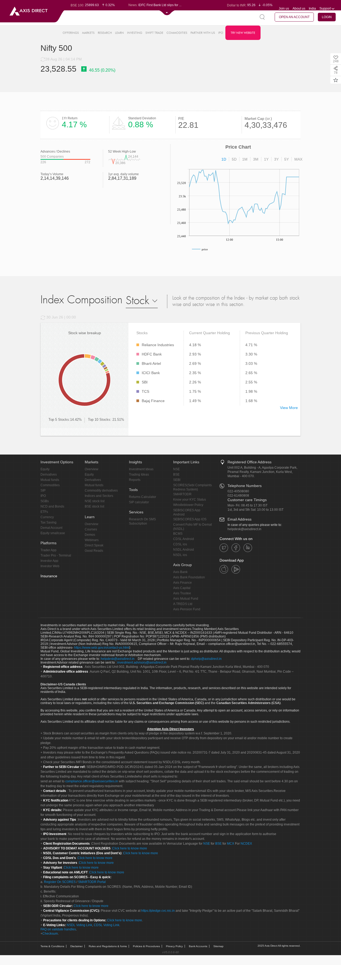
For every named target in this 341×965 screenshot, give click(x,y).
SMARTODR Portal (92, 882)
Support (325, 8)
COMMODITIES (177, 33)
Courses (91, 529)
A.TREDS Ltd (182, 604)
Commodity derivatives (101, 490)
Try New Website (243, 33)
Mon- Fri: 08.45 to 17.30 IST (247, 505)
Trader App (48, 550)
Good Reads (94, 551)
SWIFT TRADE (154, 33)
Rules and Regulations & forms (108, 946)
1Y (266, 159)
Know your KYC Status (189, 499)
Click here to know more (129, 848)
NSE (176, 469)
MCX (230, 843)
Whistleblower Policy (188, 505)
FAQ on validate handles (58, 929)
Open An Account (294, 17)
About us (299, 8)
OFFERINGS (71, 33)
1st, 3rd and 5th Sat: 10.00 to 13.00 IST (255, 510)
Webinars (92, 540)
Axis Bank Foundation (189, 577)
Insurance (48, 576)
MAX (298, 159)
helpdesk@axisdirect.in (244, 529)
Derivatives (48, 474)
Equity (45, 469)
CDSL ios (180, 544)
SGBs (44, 501)
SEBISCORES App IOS (189, 519)
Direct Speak (94, 545)
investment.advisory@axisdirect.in (142, 662)
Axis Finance (182, 582)
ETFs (44, 512)
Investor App (49, 561)
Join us (284, 8)
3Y (276, 159)
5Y (286, 159)
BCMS (177, 533)
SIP (43, 490)
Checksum (50, 933)
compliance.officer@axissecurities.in (91, 781)
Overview (91, 469)
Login (327, 17)
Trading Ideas (139, 474)
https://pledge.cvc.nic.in (158, 911)
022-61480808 (238, 495)
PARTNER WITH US (202, 33)
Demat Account (51, 528)
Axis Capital (181, 588)
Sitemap (218, 946)
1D (223, 159)
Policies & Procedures (146, 946)
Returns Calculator (142, 497)
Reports (134, 480)
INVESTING (134, 33)
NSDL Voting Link (79, 925)
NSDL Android (183, 549)
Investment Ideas (141, 469)
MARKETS (88, 33)
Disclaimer (76, 946)
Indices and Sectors (99, 496)
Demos (90, 535)
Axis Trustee (182, 593)
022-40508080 (238, 491)
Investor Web (49, 566)
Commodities (50, 485)
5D (234, 159)
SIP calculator (139, 502)
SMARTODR (182, 494)
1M (244, 159)
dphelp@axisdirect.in (206, 659)
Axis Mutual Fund (185, 598)
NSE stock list (94, 501)
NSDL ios (180, 555)
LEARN (119, 33)
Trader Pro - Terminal (55, 555)
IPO (220, 33)
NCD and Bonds (52, 506)
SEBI (176, 480)
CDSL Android (183, 539)
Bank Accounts (198, 946)
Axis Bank (180, 572)
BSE (176, 474)
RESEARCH (105, 33)
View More (289, 408)
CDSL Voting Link (106, 925)
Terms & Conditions (52, 946)
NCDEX (246, 843)
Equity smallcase (52, 533)
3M (255, 159)
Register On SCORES (59, 882)
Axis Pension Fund (186, 609)
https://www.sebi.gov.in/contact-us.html (101, 647)
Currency (47, 517)
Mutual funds (49, 480)
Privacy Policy (174, 946)
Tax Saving (48, 522)
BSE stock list (94, 506)
